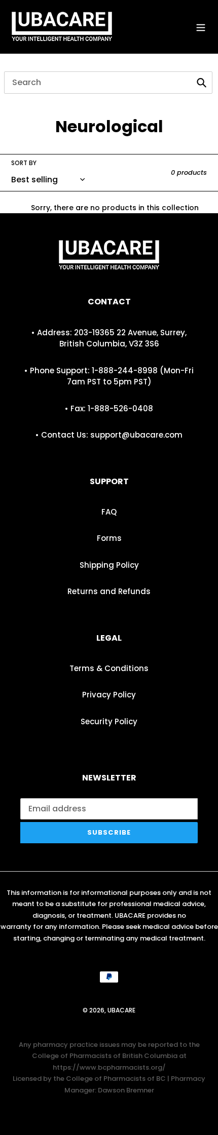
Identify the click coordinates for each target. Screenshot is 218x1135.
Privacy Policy (109, 694)
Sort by (24, 163)
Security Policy (109, 721)
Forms (109, 538)
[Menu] (200, 26)
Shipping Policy (109, 565)
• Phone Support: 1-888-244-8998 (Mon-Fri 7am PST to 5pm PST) (109, 376)
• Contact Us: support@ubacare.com (109, 434)
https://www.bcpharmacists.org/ (109, 1067)
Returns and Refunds (109, 591)
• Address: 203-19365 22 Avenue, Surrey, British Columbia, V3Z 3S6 (109, 338)
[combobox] (108, 82)
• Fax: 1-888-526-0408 (109, 408)
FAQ (109, 511)
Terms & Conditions (109, 668)
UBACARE (121, 1010)
